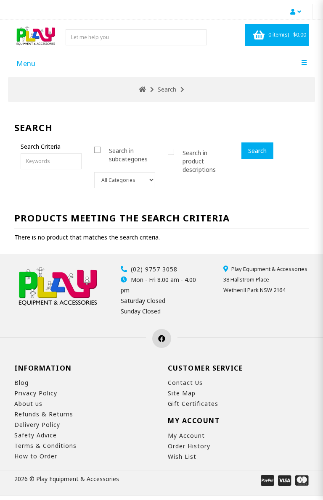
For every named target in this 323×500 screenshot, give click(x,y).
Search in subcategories (128, 155)
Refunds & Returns (43, 414)
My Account (186, 435)
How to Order (35, 456)
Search (167, 89)
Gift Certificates (193, 404)
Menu (25, 63)
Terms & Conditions (45, 446)
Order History (189, 446)
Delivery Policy (37, 425)
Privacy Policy (35, 393)
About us (28, 404)
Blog (21, 383)
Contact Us (185, 383)
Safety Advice (35, 435)
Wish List (182, 457)
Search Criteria (41, 146)
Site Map (182, 393)
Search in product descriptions (199, 161)
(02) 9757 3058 (154, 269)
